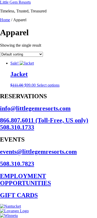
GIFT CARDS (19, 195)
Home (5, 20)
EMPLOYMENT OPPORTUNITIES (25, 179)
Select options (48, 85)
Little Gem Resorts (15, 2)
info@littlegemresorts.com (35, 108)
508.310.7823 (17, 163)
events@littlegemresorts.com (38, 151)
